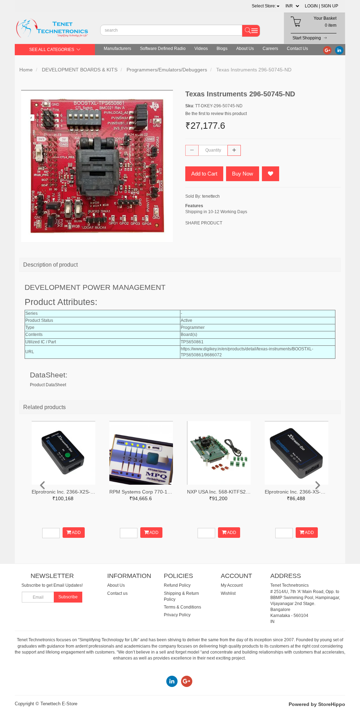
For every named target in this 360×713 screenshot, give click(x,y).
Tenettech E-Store (58, 703)
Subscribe (68, 596)
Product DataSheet (48, 384)
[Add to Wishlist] (270, 173)
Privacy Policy (177, 614)
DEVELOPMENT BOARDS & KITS (79, 69)
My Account (232, 585)
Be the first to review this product (216, 113)
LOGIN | (312, 6)
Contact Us (297, 48)
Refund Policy (177, 585)
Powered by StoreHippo (317, 704)
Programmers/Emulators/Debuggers (167, 69)
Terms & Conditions (182, 607)
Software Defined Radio (163, 48)
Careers (270, 48)
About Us (245, 48)
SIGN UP (329, 6)
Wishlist (228, 593)
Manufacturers (117, 48)
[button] (265, 6)
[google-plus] (327, 49)
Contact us (117, 593)
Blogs (222, 48)
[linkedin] (339, 49)
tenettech (211, 196)
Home (26, 69)
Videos (201, 48)
